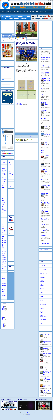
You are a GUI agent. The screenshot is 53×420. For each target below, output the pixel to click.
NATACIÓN (41, 11)
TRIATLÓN (41, 324)
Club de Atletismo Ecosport (4, 193)
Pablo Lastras (3, 278)
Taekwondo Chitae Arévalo (4, 294)
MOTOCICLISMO (42, 308)
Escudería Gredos (3, 226)
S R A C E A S (42, 87)
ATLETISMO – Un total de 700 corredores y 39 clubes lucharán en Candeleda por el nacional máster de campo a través (47, 373)
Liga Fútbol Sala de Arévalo (4, 258)
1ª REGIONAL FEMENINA (43, 266)
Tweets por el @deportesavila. (44, 249)
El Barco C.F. (10, 171)
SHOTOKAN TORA (42, 320)
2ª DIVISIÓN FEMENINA (43, 269)
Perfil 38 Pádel (4, 285)
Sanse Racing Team (43, 118)
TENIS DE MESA (42, 323)
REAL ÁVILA (41, 315)
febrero (3, 319)
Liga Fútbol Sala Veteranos (4, 260)
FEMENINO (41, 296)
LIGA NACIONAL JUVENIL (43, 307)
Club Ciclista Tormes (3, 191)
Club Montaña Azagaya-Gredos (4, 214)
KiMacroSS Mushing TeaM (44, 125)
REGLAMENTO (42, 179)
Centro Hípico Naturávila (3, 185)
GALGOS (41, 303)
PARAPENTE (4, 12)
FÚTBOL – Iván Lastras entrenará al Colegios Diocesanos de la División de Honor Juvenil (47, 391)
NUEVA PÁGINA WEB (46, 155)
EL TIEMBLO (41, 293)
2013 (3, 324)
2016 (3, 307)
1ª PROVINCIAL (42, 262)
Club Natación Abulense (3, 216)
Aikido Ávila (3, 167)
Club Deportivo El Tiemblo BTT (4, 202)
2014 (3, 323)
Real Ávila (3, 286)
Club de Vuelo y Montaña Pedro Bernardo (4, 198)
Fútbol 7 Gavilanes (3, 239)
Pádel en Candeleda (43, 50)
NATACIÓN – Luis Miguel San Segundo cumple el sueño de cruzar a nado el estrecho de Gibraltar (47, 354)
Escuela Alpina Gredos (4, 228)
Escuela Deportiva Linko (4, 230)
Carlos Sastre (3, 181)
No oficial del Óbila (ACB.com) (11, 178)
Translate (8, 85)
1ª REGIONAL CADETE (43, 265)
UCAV (40, 327)
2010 (3, 327)
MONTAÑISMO (32, 11)
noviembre (3, 309)
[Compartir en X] (25, 104)
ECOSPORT (41, 292)
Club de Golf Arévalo (3, 195)
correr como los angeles (44, 141)
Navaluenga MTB (11, 174)
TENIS (38, 12)
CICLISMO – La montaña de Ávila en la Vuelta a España (47, 379)
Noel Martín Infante (3, 273)
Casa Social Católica (3, 183)
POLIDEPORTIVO (13, 12)
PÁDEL (45, 11)
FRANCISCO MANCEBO (43, 297)
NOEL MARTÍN (42, 311)
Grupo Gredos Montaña (4, 251)
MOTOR (37, 11)
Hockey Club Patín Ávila (3, 255)
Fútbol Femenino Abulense (4, 243)
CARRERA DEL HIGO (43, 110)
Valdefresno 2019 (46, 126)
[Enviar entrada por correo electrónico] (24, 103)
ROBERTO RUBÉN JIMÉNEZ (43, 316)
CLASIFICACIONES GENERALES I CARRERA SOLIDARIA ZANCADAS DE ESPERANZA (45, 152)
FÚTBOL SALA (20, 104)
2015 (3, 322)
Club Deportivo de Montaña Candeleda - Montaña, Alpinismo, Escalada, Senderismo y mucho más (45, 57)
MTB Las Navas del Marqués (4, 271)
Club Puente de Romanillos (4, 218)
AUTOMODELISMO (42, 276)
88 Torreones (3, 162)
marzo (3, 318)
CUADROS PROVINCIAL (44, 219)
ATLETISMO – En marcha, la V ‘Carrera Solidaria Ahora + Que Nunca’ (47, 367)
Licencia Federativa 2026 (44, 59)
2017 (3, 306)
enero (3, 320)
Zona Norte (3, 298)
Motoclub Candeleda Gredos (3, 269)
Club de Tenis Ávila (43, 235)
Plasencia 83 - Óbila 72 (46, 186)
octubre (3, 310)
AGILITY (41, 272)
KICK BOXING (26, 11)
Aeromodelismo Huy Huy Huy (4, 165)
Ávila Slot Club (10, 164)
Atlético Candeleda (3, 173)
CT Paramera (42, 65)
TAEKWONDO (33, 12)
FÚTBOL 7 (41, 300)
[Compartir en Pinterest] (26, 104)
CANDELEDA (41, 280)
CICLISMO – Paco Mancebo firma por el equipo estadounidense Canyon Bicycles (47, 385)
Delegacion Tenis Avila (44, 218)
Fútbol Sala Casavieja (3, 247)
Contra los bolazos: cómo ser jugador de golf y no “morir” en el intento (47, 134)
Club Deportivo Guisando (4, 204)
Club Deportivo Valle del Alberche (4, 209)
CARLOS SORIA (42, 281)
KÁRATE (21, 11)
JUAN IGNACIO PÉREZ (43, 304)
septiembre (4, 311)
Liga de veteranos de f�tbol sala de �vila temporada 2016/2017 (45, 243)
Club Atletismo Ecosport (10, 167)
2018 (3, 305)
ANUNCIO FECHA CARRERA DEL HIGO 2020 (46, 112)
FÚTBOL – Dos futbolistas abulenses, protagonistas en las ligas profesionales (47, 342)
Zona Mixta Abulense (44, 223)
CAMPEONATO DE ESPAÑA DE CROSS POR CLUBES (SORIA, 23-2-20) (47, 104)
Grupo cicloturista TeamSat (11, 173)
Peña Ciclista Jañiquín (10, 182)
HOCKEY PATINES (8, 11)
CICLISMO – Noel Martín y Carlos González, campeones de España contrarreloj (47, 335)
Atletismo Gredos (4, 174)
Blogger (29, 414)
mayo (3, 316)
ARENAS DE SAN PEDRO (43, 273)
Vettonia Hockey (4, 295)
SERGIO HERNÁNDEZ (43, 319)
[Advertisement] (26, 130)
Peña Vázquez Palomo (4, 283)
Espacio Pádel (3, 233)
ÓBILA (41, 330)
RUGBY (19, 12)
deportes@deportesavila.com (5, 64)
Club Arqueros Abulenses (3, 189)
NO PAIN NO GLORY (43, 102)
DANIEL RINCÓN (42, 285)
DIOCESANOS (42, 289)
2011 (3, 326)
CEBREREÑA (41, 284)
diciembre (3, 308)
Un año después (43, 230)
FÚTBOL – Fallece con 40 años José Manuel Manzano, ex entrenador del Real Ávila (47, 348)
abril (3, 317)
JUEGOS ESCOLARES (16, 11)
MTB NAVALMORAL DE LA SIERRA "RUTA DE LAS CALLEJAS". (45, 202)
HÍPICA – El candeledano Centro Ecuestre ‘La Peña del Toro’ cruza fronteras (47, 360)
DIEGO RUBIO (42, 288)
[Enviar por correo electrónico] (23, 104)
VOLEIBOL (48, 12)
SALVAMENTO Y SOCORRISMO (25, 12)
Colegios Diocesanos (3, 222)
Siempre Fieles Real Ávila (11, 184)
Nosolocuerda (3, 275)
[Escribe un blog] (24, 104)
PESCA (8, 12)
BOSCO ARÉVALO (42, 277)
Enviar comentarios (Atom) (28, 136)
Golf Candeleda (4, 248)
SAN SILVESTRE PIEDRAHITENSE (45, 78)
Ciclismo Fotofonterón (3, 187)
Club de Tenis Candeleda (44, 210)
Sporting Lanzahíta (3, 291)
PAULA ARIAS (41, 312)
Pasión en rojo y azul (44, 229)
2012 (3, 325)
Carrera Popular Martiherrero (45, 178)
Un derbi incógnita (43, 224)
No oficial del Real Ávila (10, 180)
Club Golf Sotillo (4, 210)
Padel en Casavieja (3, 280)
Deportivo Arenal (4, 224)
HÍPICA (3, 11)
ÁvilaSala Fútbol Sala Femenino (4, 177)
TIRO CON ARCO (43, 12)
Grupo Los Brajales (3, 253)
